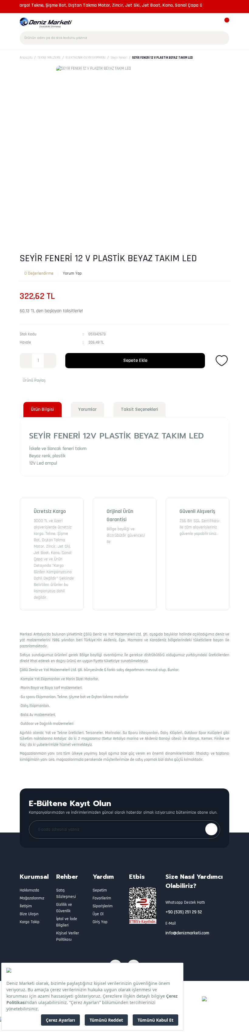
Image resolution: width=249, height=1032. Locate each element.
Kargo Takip (29, 922)
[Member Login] (213, 23)
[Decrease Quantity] (26, 360)
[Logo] (46, 22)
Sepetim (100, 890)
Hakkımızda (29, 890)
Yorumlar (87, 409)
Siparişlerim (103, 906)
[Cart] (224, 23)
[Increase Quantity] (50, 360)
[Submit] (211, 829)
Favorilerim (102, 898)
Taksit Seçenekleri (139, 409)
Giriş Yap (100, 922)
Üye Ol (98, 914)
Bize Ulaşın (29, 914)
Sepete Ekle (135, 360)
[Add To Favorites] (221, 360)
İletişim (26, 906)
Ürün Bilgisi (42, 409)
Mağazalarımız (32, 898)
